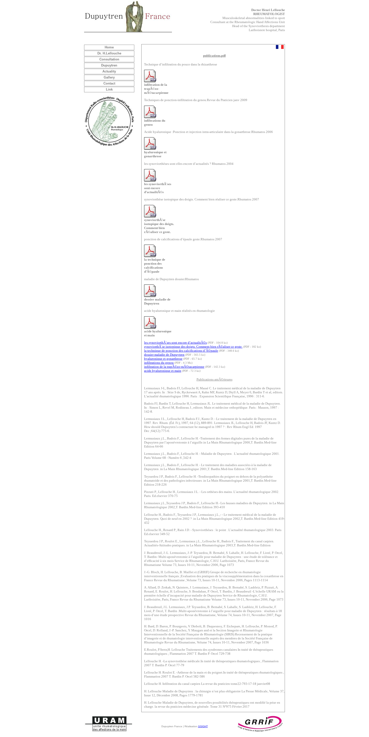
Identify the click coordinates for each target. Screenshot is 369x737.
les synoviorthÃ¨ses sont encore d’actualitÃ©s (175, 342)
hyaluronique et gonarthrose (163, 358)
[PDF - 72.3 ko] (150, 328)
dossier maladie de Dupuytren (164, 354)
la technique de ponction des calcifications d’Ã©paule (181, 350)
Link (109, 89)
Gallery (109, 77)
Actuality (109, 71)
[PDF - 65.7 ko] (150, 149)
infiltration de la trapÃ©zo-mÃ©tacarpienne (174, 367)
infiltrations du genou (159, 362)
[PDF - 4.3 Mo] (150, 117)
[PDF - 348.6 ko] (150, 256)
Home (109, 47)
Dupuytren (109, 65)
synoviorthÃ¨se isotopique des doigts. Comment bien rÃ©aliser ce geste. (193, 346)
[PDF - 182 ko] (150, 217)
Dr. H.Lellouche (109, 53)
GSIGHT (203, 726)
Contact (109, 83)
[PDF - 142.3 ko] (150, 82)
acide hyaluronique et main (162, 371)
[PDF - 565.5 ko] (150, 296)
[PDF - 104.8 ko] (150, 181)
